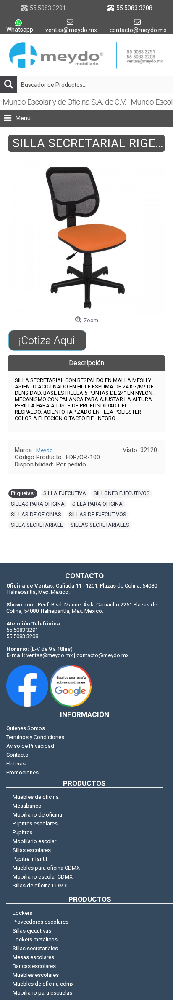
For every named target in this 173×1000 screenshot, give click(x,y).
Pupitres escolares (35, 823)
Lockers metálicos (35, 939)
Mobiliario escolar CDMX (43, 876)
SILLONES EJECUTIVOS (122, 493)
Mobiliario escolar (34, 841)
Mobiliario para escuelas (42, 992)
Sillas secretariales (35, 948)
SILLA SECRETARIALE (37, 525)
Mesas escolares (33, 957)
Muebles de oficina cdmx (43, 984)
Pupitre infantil (30, 859)
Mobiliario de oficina (37, 814)
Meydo (44, 450)
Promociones (22, 772)
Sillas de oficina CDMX (40, 885)
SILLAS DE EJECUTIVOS (97, 514)
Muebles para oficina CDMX (46, 868)
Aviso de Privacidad (30, 746)
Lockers (22, 913)
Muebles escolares (36, 975)
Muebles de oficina (36, 797)
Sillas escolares (32, 850)
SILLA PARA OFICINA (97, 504)
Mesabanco (27, 806)
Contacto (17, 755)
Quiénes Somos (25, 728)
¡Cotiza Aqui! (47, 340)
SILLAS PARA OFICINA (38, 504)
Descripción (86, 363)
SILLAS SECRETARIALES (100, 525)
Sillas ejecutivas (32, 930)
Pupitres (22, 832)
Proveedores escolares (40, 922)
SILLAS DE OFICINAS (36, 514)
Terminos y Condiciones (35, 737)
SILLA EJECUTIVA (64, 493)
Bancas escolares (34, 966)
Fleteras (16, 763)
